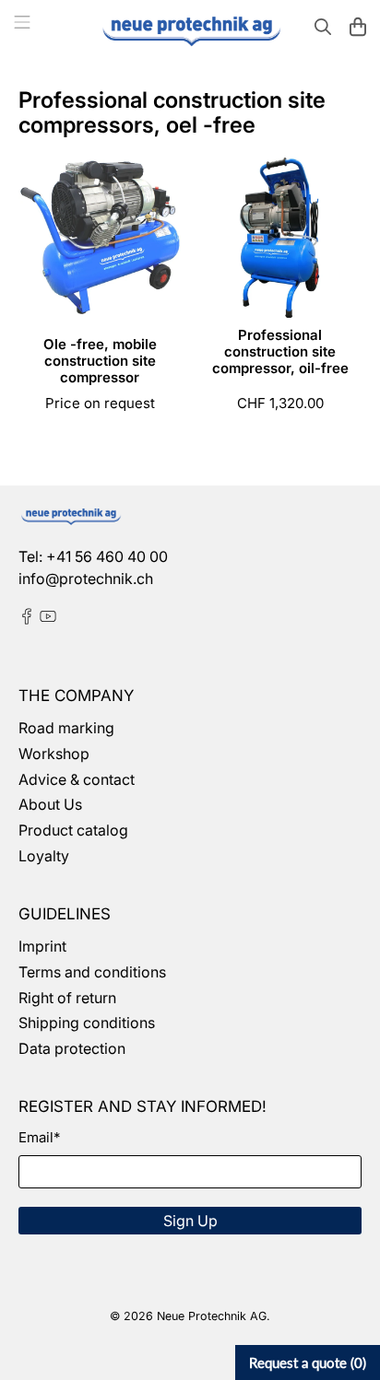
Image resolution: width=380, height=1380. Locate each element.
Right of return (67, 997)
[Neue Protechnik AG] (190, 29)
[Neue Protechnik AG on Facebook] (26, 619)
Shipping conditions (86, 1022)
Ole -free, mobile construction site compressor (100, 360)
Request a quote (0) (307, 1362)
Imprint (42, 946)
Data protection (71, 1048)
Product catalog (73, 830)
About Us (50, 804)
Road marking (66, 728)
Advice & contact (76, 779)
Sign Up (190, 1220)
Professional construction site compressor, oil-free (280, 351)
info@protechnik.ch (85, 578)
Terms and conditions (92, 972)
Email (39, 1137)
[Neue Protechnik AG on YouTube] (48, 619)
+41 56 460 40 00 (107, 556)
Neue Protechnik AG (212, 1316)
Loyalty (43, 856)
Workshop (53, 753)
